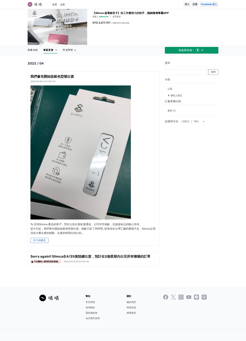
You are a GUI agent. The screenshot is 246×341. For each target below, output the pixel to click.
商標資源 (131, 307)
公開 (170, 88)
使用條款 (90, 307)
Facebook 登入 (209, 4)
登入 (187, 4)
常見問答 (69, 50)
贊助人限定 (175, 95)
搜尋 (167, 63)
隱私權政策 (91, 313)
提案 (62, 4)
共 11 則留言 (39, 240)
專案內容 (33, 50)
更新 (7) (172, 110)
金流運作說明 (93, 318)
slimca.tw (104, 16)
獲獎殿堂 (131, 313)
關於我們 (131, 302)
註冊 (195, 4)
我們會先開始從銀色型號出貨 (52, 76)
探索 (54, 4)
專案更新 (50, 50)
